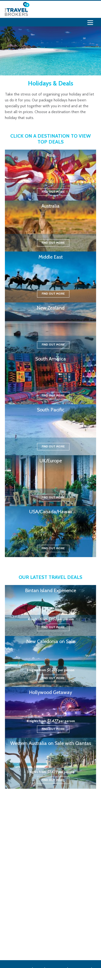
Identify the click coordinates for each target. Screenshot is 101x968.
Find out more (53, 191)
